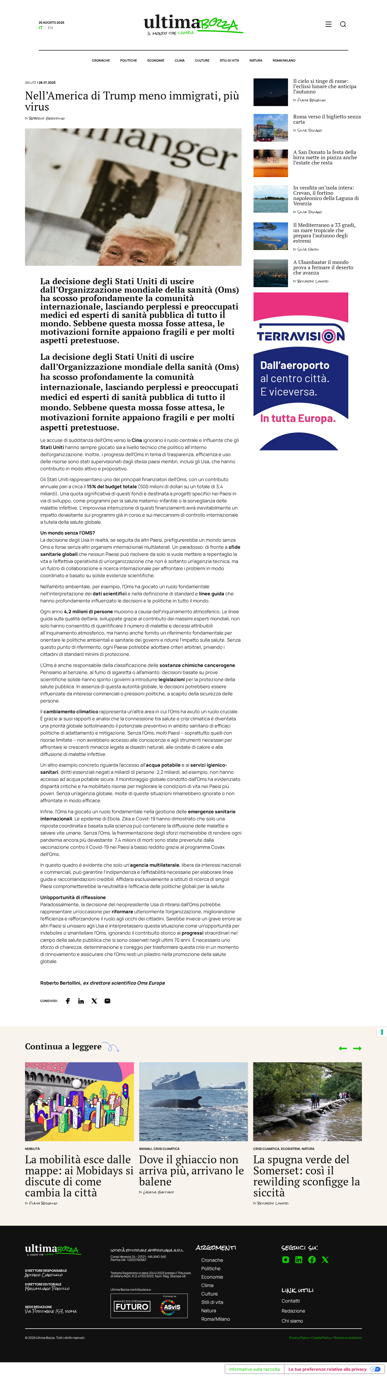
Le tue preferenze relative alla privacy (327, 1369)
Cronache (101, 60)
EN (50, 28)
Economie (155, 60)
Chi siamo (292, 1321)
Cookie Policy (321, 1337)
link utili (298, 1290)
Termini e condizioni (348, 1337)
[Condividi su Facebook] (68, 1001)
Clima (180, 60)
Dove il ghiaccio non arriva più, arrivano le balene (191, 1170)
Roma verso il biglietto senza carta (327, 119)
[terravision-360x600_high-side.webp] (301, 448)
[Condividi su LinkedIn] (81, 1001)
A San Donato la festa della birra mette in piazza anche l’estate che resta (325, 157)
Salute (30, 82)
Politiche (128, 60)
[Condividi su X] (94, 1001)
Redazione (293, 1311)
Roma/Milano (284, 60)
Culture (202, 60)
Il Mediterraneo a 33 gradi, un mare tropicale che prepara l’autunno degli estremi (324, 232)
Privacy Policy (299, 1337)
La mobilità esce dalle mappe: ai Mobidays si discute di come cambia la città (79, 1176)
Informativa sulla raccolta (254, 1369)
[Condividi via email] (107, 1001)
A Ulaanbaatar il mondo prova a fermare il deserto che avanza (323, 267)
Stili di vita (229, 60)
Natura (256, 60)
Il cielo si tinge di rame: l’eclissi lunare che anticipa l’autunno (324, 86)
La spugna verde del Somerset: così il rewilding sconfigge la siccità (306, 1176)
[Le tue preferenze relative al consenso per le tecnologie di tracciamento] (382, 1032)
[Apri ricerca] (343, 25)
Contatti (291, 1301)
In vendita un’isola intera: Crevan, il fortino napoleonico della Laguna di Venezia (326, 195)
